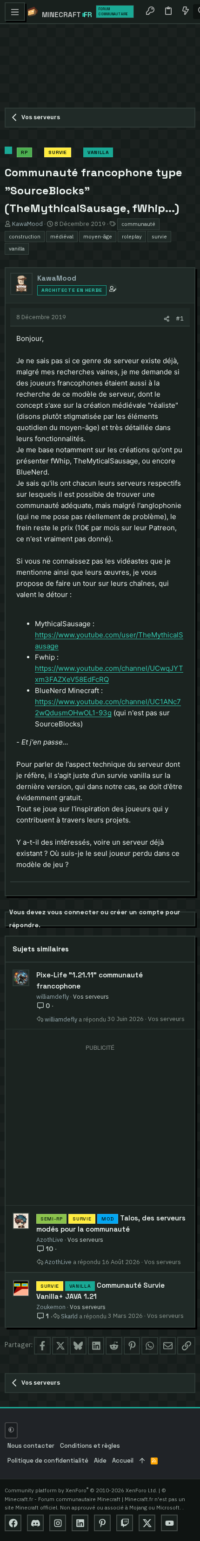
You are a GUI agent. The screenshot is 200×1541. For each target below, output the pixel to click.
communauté (138, 223)
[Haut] (142, 1461)
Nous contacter (30, 1446)
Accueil (122, 1460)
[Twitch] (124, 1523)
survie (159, 236)
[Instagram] (57, 1523)
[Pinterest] (102, 1523)
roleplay (132, 236)
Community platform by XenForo (81, 1490)
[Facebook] (13, 1523)
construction (24, 236)
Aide (100, 1460)
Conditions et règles (90, 1446)
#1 (180, 318)
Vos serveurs (91, 996)
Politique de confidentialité (47, 1460)
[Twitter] (147, 1523)
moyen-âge (97, 236)
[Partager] (166, 318)
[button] (15, 11)
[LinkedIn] (80, 1523)
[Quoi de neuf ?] (185, 11)
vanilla (17, 248)
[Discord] (35, 1523)
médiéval (61, 236)
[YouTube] (169, 1523)
